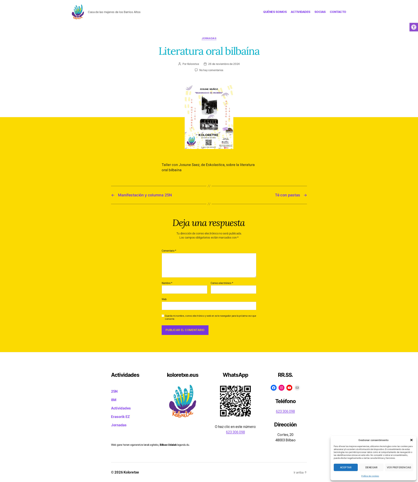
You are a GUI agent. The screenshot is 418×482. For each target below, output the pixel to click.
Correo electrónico (222, 283)
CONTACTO (338, 12)
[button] (414, 27)
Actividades (121, 408)
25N (114, 391)
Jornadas (209, 38)
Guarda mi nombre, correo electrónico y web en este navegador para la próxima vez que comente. (210, 317)
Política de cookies (370, 476)
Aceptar (346, 467)
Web (164, 299)
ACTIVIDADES (300, 12)
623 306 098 (235, 432)
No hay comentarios (211, 70)
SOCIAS (320, 12)
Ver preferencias (399, 467)
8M (113, 400)
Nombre (167, 283)
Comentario (169, 250)
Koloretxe (193, 64)
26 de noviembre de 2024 (224, 64)
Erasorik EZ (120, 417)
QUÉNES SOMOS (275, 12)
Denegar (371, 467)
